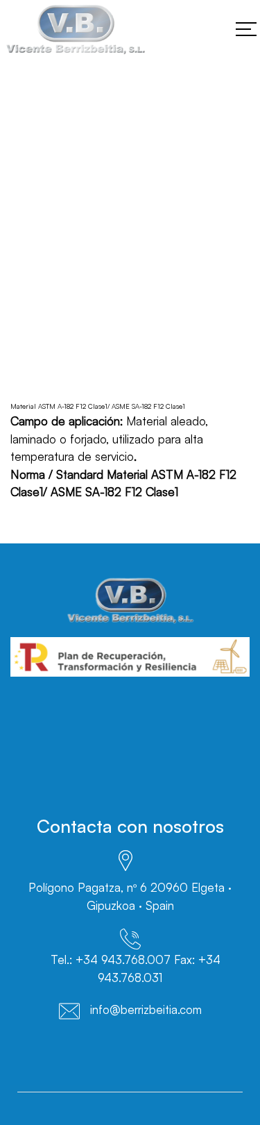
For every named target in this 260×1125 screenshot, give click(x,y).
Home (25, 262)
